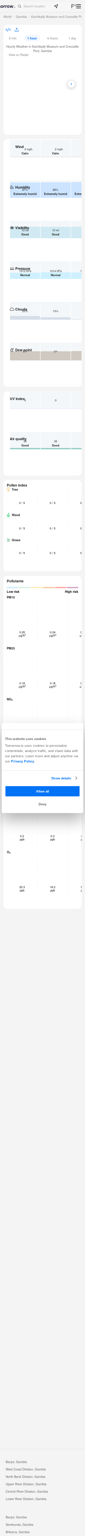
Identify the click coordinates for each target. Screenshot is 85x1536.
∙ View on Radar (18, 54)
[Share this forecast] (15, 30)
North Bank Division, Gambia (25, 1476)
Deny (42, 804)
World (7, 16)
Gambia (21, 16)
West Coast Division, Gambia (26, 1469)
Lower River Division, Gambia (26, 1499)
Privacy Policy (22, 761)
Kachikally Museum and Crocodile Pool (58, 16)
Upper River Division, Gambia (26, 1484)
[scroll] (71, 84)
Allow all (42, 791)
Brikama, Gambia (18, 1532)
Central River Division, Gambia (27, 1491)
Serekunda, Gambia (19, 1524)
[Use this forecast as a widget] (8, 30)
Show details (61, 778)
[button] (42, 6)
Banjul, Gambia (16, 1462)
